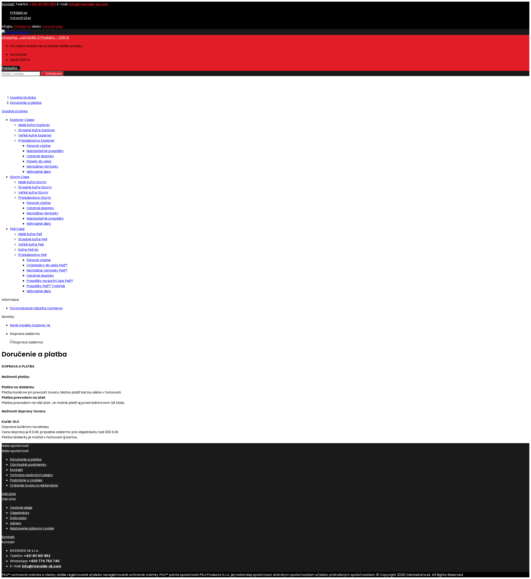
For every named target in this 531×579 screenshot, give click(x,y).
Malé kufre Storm (32, 182)
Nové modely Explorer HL (30, 325)
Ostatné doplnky (40, 156)
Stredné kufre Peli (32, 239)
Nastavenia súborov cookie (32, 528)
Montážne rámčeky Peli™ (47, 270)
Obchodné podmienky (28, 464)
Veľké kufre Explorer (35, 135)
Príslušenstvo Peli (32, 254)
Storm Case (19, 177)
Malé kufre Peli (30, 234)
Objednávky (19, 512)
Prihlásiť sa (18, 12)
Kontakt (8, 4)
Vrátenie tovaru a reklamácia (34, 485)
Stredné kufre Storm (35, 187)
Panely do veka (39, 161)
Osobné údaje (21, 507)
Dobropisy (18, 518)
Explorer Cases (22, 119)
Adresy (15, 523)
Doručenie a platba (25, 459)
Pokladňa (11, 68)
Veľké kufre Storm (33, 192)
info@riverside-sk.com (88, 4)
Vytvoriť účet (20, 18)
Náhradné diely (39, 171)
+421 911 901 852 (42, 4)
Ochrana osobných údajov (31, 475)
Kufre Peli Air (28, 249)
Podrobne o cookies (26, 480)
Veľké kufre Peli (31, 244)
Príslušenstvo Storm (34, 197)
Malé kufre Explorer (34, 125)
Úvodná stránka (15, 111)
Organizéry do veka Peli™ (47, 265)
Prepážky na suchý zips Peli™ (50, 280)
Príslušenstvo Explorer (36, 140)
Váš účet (9, 494)
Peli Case (17, 228)
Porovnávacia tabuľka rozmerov (36, 308)
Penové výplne (39, 145)
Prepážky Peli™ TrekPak (46, 286)
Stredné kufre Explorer (36, 130)
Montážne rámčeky (42, 166)
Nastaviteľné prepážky (45, 151)
